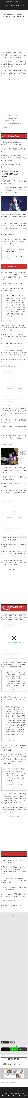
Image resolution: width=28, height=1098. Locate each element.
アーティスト (6, 1042)
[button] (22, 1049)
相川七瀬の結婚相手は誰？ (10, 118)
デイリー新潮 (11, 689)
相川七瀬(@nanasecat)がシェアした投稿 (14, 405)
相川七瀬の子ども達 (9, 120)
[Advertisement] (14, 35)
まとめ (5, 127)
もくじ (12, 115)
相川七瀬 (13, 1042)
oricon (10, 320)
